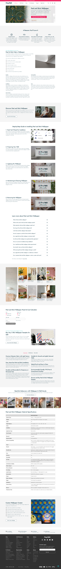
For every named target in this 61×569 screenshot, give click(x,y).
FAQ (17, 538)
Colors (28, 550)
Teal (27, 558)
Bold (27, 539)
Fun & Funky (29, 543)
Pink (27, 554)
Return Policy (18, 543)
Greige (28, 551)
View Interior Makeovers (30, 394)
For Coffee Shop (35, 556)
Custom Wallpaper (8, 545)
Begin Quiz (42, 3)
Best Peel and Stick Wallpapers (20, 559)
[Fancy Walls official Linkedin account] (52, 540)
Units (6, 312)
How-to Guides (18, 545)
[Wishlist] (50, 3)
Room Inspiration (18, 551)
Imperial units (9, 313)
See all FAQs (25, 258)
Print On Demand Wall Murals (10, 555)
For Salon (34, 561)
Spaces (34, 550)
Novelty (28, 546)
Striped (34, 547)
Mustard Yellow (29, 552)
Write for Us (7, 558)
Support (37, 3)
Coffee (34, 538)
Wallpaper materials (19, 547)
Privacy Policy (27, 566)
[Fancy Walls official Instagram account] (42, 540)
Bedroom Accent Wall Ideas (20, 556)
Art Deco (28, 538)
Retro (27, 547)
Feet (19, 315)
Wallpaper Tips (18, 552)
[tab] (25, 352)
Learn (26, 3)
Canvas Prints (8, 541)
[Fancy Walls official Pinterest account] (47, 540)
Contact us (17, 541)
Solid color (34, 545)
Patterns (34, 537)
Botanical (28, 541)
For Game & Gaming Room (35, 558)
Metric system (9, 315)
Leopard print (35, 539)
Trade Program (8, 552)
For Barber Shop (35, 555)
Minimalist (28, 545)
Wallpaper (15, 3)
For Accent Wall (35, 551)
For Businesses (32, 3)
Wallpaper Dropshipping (9, 551)
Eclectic (28, 542)
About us (17, 539)
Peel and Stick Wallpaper (9, 542)
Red (27, 556)
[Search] (48, 3)
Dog (33, 542)
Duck (34, 541)
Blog (17, 546)
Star (33, 546)
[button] (1, 402)
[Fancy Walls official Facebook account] (45, 540)
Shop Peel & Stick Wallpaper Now (39, 17)
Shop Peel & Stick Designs (11, 116)
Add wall (8, 321)
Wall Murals (21, 3)
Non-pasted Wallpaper (9, 543)
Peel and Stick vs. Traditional (20, 555)
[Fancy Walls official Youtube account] (50, 540)
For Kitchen (34, 560)
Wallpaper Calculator (9, 547)
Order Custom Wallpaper (11, 520)
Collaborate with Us (8, 556)
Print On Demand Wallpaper (10, 554)
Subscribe (47, 552)
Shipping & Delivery (19, 542)
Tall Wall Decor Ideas (19, 558)
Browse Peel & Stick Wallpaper (12, 342)
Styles (28, 537)
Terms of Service (20, 566)
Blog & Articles (19, 550)
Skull (33, 543)
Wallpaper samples (8, 546)
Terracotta (28, 559)
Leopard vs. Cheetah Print (20, 554)
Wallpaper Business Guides (10, 559)
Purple (28, 555)
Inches (19, 313)
